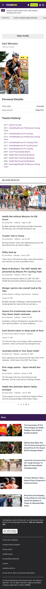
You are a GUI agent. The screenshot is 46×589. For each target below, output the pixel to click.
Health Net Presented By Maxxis (22, 155)
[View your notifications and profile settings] (28, 5)
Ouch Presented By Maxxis (19, 152)
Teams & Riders (5, 187)
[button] (43, 5)
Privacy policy (7, 549)
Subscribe (34, 5)
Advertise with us (9, 568)
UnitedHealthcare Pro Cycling (21, 133)
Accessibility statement (11, 559)
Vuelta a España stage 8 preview (25, 18)
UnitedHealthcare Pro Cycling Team (23, 142)
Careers (5, 563)
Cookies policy (8, 554)
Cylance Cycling (15, 125)
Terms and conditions (10, 540)
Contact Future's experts (11, 545)
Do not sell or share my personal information (19, 573)
